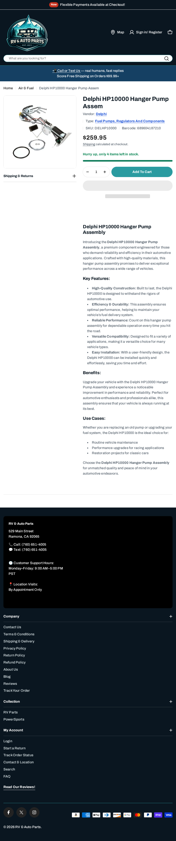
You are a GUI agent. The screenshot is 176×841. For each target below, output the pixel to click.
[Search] (166, 58)
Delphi (101, 114)
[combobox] (88, 58)
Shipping (89, 144)
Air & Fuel (26, 88)
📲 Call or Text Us (66, 71)
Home (8, 88)
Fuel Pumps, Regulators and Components (130, 121)
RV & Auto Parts (28, 827)
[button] (128, 186)
